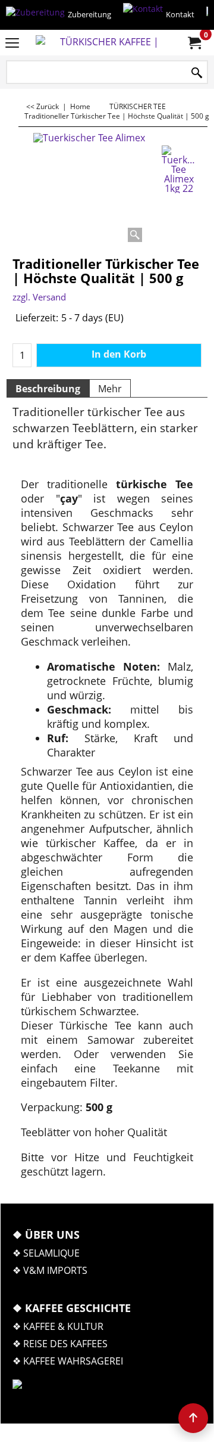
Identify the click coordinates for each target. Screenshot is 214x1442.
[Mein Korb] (194, 43)
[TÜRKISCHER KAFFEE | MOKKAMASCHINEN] (105, 42)
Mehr (110, 388)
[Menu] (12, 43)
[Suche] (196, 73)
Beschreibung (47, 388)
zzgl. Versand (39, 297)
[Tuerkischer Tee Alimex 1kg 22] (179, 169)
